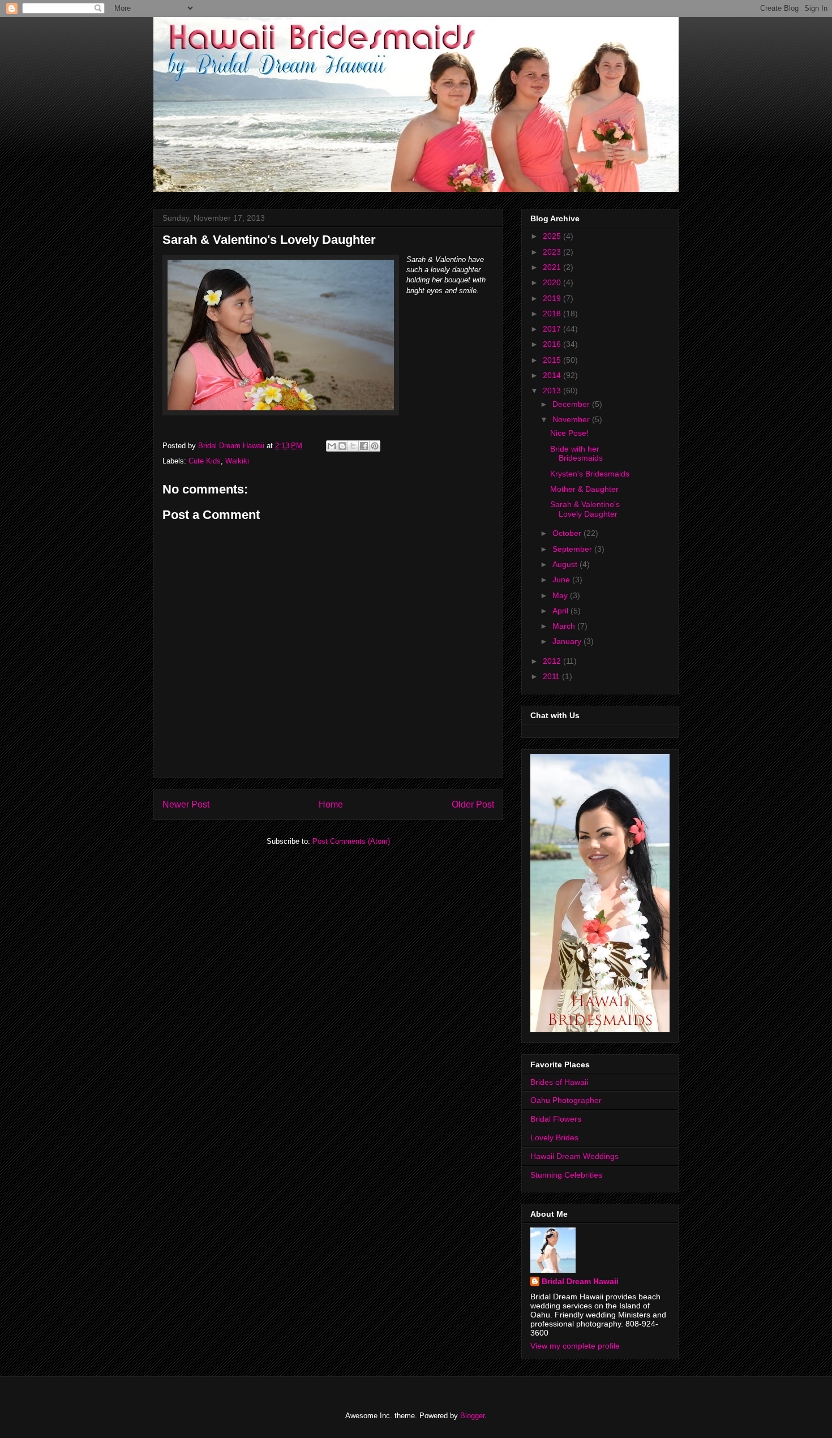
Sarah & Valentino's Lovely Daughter (585, 509)
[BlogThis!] (342, 446)
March (564, 625)
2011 (552, 676)
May (561, 595)
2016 (553, 344)
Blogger (472, 1415)
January (568, 641)
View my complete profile (575, 1345)
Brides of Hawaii (559, 1082)
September (573, 548)
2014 (553, 375)
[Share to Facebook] (364, 446)
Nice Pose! (569, 432)
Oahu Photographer (566, 1100)
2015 (553, 359)
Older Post (473, 804)
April (561, 610)
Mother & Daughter (584, 488)
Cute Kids (204, 461)
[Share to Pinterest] (374, 446)
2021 (553, 267)
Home (331, 804)
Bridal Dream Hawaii (580, 1281)
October (568, 533)
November (572, 419)
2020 (553, 282)
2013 (553, 390)
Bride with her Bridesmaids (576, 453)
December (572, 404)
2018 (553, 313)
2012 (553, 661)
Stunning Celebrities (566, 1174)
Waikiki (237, 461)
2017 (553, 328)
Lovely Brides (554, 1137)
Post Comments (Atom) (351, 841)
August (566, 564)
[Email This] (331, 446)
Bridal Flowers (555, 1118)
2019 (553, 298)
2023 (553, 251)
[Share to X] (353, 446)
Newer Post (185, 804)
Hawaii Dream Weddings (574, 1156)
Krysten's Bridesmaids (589, 473)
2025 (553, 236)
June (562, 579)
